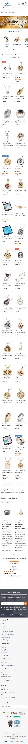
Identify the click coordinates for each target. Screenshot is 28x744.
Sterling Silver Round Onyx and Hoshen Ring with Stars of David (20, 121)
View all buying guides (6, 502)
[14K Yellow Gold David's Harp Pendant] (7, 464)
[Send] (25, 603)
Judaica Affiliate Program (7, 631)
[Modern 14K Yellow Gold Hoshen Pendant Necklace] (7, 370)
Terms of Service (5, 655)
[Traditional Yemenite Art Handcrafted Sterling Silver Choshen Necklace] (20, 230)
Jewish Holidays (4, 640)
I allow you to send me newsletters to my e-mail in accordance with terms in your (14, 608)
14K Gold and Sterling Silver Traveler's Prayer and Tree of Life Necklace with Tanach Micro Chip (7, 354)
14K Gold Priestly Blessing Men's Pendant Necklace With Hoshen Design (20, 167)
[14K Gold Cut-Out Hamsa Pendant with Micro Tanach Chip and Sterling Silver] (20, 323)
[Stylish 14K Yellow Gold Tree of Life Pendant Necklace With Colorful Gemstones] (7, 394)
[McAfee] (14, 713)
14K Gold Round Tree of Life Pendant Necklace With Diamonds (20, 74)
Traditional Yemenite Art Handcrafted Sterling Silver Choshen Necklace (20, 238)
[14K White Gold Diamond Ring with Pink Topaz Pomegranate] (7, 277)
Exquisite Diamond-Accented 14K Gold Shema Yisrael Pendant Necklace (7, 167)
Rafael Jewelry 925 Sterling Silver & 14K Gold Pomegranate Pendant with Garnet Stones (7, 308)
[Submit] (3, 8)
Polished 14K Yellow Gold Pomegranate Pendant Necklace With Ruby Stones (7, 191)
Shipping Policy (4, 650)
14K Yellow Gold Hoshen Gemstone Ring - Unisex (6, 425)
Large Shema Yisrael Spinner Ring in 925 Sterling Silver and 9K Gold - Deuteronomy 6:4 (20, 448)
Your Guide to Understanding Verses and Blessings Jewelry (20, 525)
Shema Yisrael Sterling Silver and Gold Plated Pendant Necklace (20, 308)
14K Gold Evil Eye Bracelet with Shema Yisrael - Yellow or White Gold (20, 214)
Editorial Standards (5, 637)
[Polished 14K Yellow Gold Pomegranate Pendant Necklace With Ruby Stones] (7, 183)
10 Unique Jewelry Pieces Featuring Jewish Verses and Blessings (6, 525)
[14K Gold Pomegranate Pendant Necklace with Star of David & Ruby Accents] (20, 370)
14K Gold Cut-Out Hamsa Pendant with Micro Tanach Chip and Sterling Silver (20, 331)
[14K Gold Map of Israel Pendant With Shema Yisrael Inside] (20, 347)
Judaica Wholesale (5, 629)
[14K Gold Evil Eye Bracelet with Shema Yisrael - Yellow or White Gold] (20, 207)
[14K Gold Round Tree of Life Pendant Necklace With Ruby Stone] (20, 464)
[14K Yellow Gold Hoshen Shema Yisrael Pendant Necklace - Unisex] (7, 253)
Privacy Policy (22, 609)
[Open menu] (1, 4)
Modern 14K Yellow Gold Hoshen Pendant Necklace (7, 378)
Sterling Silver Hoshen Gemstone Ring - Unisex (20, 425)
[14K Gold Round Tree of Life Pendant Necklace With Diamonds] (20, 66)
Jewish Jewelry (12, 12)
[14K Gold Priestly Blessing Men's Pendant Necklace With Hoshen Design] (20, 160)
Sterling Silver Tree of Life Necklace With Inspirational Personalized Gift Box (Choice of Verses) (7, 448)
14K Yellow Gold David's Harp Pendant (7, 471)
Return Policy (4, 652)
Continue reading (6, 550)
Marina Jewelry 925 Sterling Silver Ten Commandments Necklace (19, 261)
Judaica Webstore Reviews (7, 634)
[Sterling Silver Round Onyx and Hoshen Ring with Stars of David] (20, 113)
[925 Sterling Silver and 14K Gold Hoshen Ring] (20, 137)
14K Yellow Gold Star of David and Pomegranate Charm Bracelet (20, 284)
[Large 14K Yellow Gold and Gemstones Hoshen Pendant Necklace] (20, 183)
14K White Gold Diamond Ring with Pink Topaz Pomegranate (6, 284)
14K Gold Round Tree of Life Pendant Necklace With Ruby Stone (20, 471)
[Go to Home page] (7, 4)
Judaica (19, 736)
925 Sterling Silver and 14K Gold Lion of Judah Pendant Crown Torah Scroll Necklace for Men (7, 144)
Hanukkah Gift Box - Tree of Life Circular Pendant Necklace (7, 238)
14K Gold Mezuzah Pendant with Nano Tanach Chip (19, 97)
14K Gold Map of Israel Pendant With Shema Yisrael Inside (20, 354)
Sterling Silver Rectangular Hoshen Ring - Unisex (7, 121)
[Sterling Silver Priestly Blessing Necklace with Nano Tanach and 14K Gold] (7, 323)
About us (3, 623)
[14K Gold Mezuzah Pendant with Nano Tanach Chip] (20, 90)
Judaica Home (4, 12)
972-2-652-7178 (6, 680)
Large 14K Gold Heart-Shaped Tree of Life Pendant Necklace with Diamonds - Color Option (20, 401)
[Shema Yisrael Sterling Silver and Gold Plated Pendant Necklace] (20, 300)
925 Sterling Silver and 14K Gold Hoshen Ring (20, 144)
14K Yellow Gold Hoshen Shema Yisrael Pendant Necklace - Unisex (7, 261)
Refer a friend (4, 662)
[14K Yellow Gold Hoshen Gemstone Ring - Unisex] (7, 417)
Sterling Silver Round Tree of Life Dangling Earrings (7, 74)
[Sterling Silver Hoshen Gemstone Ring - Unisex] (20, 417)
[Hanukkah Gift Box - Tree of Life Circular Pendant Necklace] (7, 230)
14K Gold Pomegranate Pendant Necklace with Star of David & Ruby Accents (20, 378)
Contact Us (3, 626)
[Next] (25, 41)
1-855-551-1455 (6, 697)
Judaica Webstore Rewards (7, 665)
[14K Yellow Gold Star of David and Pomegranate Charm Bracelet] (20, 277)
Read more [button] (14, 581)
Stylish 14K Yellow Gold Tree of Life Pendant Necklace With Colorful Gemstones (7, 401)
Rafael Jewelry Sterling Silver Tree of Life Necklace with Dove (7, 97)
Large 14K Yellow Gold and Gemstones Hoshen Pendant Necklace (20, 191)
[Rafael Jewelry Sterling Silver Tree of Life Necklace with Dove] (7, 90)
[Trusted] (6, 713)
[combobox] (14, 7)
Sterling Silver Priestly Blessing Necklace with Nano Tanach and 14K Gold (7, 331)
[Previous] (4, 485)
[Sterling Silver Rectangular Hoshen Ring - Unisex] (7, 113)
